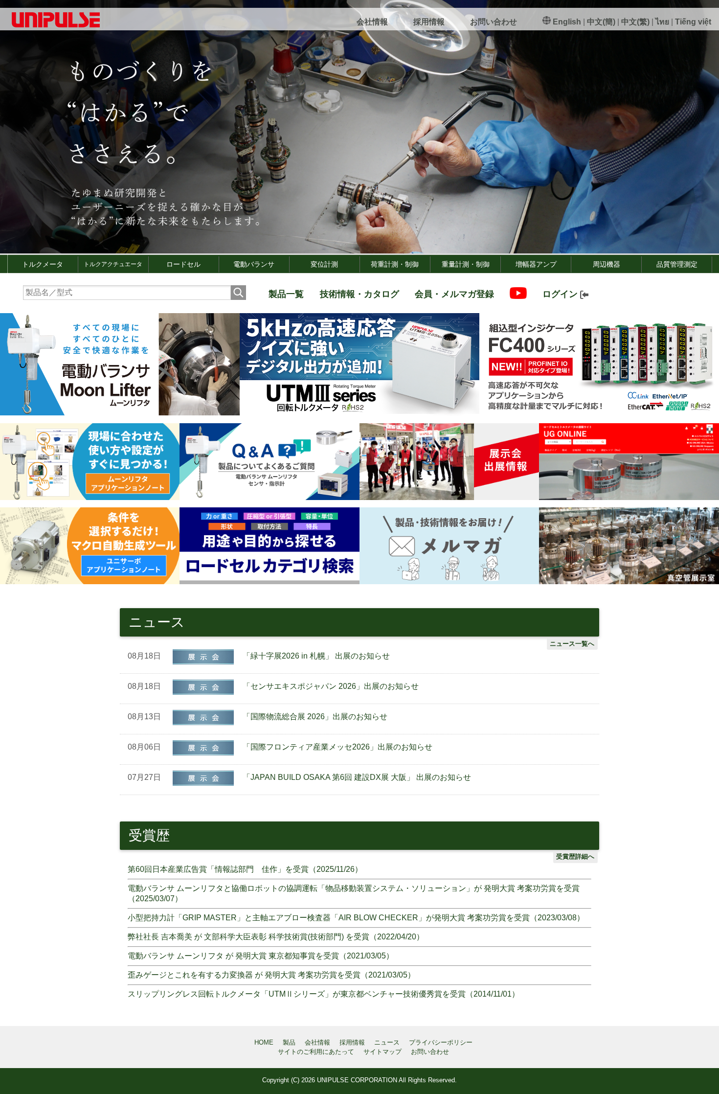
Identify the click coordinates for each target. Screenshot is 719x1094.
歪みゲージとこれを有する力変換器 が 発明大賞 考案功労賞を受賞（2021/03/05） (271, 975)
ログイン (561, 294)
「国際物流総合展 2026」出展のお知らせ (315, 716)
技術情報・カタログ (359, 294)
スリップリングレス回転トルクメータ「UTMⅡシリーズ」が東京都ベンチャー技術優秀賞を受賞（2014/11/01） (323, 994)
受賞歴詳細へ (575, 856)
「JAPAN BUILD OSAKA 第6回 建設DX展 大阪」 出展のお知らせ (357, 777)
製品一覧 (286, 294)
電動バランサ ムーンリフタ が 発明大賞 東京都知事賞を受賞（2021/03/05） (261, 956)
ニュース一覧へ (572, 643)
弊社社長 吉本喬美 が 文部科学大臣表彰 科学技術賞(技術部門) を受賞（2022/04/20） (276, 937)
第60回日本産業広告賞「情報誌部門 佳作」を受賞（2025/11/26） (245, 869)
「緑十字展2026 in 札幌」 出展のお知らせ (316, 656)
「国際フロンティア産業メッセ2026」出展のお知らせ (337, 747)
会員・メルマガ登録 (454, 294)
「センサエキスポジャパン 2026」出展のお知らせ (331, 686)
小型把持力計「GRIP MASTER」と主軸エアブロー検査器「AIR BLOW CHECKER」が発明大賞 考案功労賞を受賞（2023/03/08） (356, 917)
